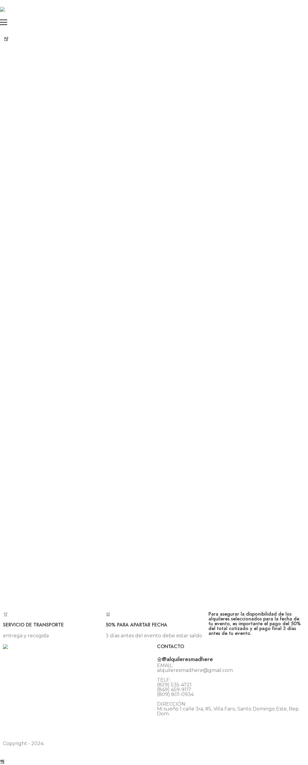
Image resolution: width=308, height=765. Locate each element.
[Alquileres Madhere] (2, 9)
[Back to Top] (2, 761)
